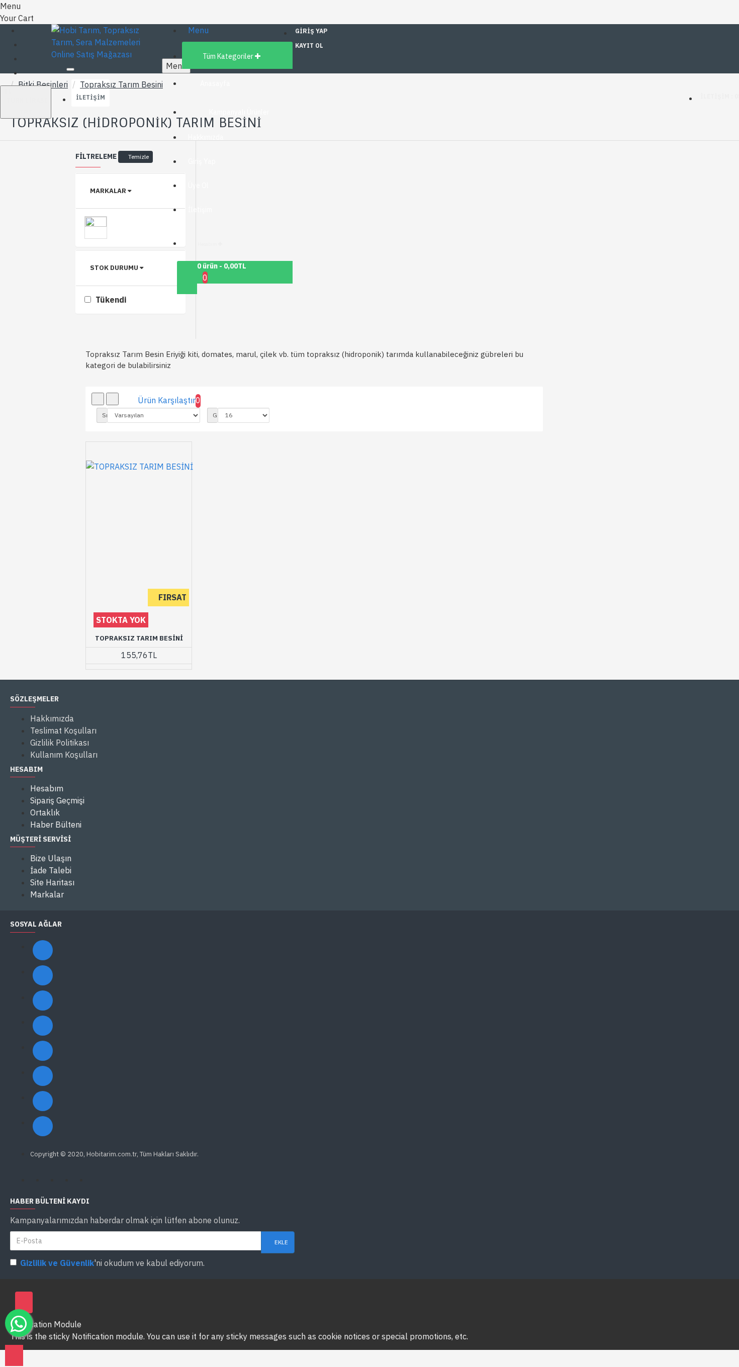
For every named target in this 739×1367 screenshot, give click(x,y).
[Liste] (112, 399)
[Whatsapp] (43, 1126)
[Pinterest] (43, 1101)
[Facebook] (43, 950)
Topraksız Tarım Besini (121, 84)
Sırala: (104, 415)
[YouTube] (43, 1051)
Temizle (138, 156)
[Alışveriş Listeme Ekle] (96, 658)
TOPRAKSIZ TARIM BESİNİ (139, 638)
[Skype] (43, 1076)
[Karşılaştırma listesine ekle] (117, 658)
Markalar (108, 191)
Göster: (215, 415)
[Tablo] (97, 399)
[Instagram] (43, 1000)
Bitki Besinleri (43, 84)
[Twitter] (43, 975)
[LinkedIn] (43, 1026)
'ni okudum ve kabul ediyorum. (112, 1263)
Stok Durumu (114, 267)
